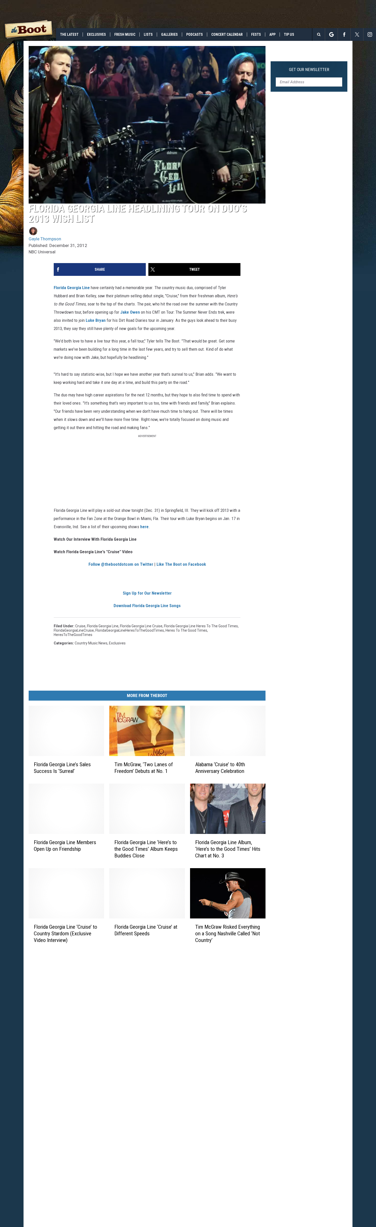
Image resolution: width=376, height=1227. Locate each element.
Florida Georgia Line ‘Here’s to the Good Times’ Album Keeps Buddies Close (146, 849)
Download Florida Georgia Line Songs (147, 605)
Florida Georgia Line (72, 287)
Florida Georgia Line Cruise (141, 626)
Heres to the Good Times (186, 630)
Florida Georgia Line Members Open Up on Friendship (65, 845)
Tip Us (289, 34)
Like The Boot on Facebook (181, 564)
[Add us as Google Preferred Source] (331, 34)
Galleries (169, 34)
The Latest (69, 34)
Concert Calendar (227, 34)
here (144, 526)
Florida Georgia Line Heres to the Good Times (201, 626)
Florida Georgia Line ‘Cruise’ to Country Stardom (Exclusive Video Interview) (65, 933)
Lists (148, 34)
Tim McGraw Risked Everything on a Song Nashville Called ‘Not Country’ (227, 933)
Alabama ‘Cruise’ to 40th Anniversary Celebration (220, 767)
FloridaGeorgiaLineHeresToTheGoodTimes (129, 630)
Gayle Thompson (45, 238)
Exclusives (96, 34)
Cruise (80, 626)
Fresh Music (124, 34)
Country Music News (91, 643)
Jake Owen (130, 312)
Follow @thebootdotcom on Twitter (121, 564)
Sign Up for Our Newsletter (147, 593)
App (272, 34)
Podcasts (194, 34)
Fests (256, 34)
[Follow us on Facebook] (344, 34)
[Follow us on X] (357, 34)
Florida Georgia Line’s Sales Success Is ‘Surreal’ (62, 767)
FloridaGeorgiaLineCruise (74, 630)
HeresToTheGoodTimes (73, 635)
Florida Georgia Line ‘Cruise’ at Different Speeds (145, 930)
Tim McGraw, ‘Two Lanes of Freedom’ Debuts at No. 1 (143, 767)
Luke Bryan (96, 320)
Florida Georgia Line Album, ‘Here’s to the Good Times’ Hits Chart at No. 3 (227, 849)
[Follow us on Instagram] (369, 34)
